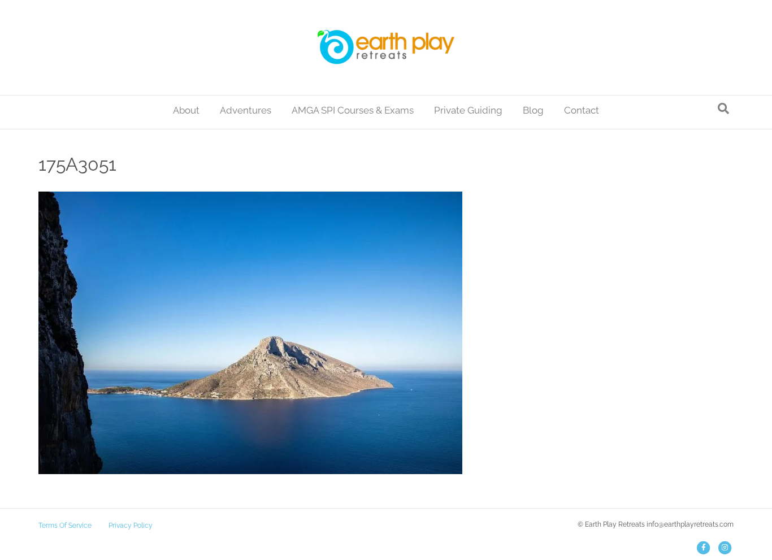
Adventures (245, 110)
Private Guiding (468, 110)
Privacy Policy (131, 525)
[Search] (723, 108)
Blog (533, 110)
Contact (581, 110)
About (186, 110)
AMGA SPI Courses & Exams (353, 110)
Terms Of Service (65, 525)
